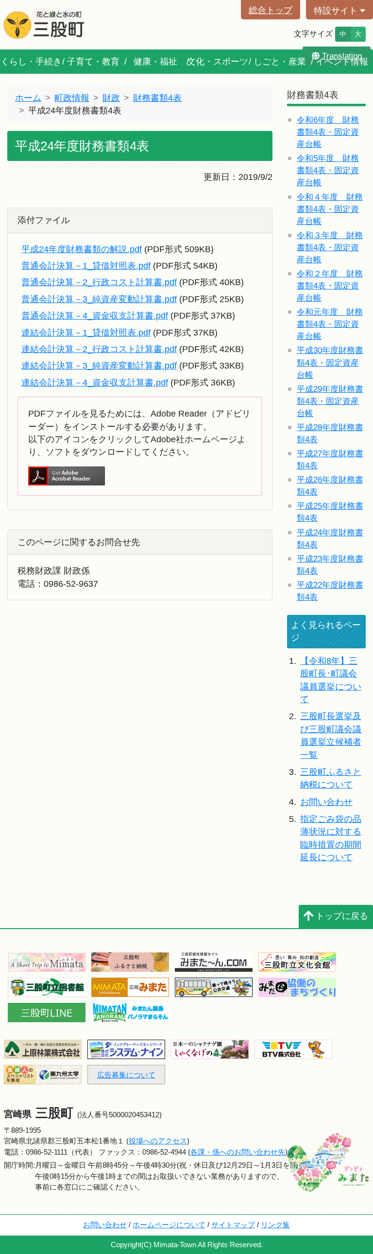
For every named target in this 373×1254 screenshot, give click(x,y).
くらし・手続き (31, 61)
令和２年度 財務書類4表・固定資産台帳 (330, 286)
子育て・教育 (93, 61)
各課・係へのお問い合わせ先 (237, 1152)
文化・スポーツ (217, 61)
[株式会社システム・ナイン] (126, 1049)
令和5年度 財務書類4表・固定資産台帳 (328, 170)
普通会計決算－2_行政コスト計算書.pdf (99, 282)
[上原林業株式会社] (43, 1049)
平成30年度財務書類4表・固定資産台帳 (330, 362)
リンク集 (275, 1225)
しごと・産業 (280, 61)
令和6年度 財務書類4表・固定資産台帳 (328, 132)
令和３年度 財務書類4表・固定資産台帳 (330, 247)
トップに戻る (342, 916)
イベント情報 (342, 61)
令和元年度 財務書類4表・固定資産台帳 (330, 324)
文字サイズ (313, 34)
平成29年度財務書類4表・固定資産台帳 (330, 401)
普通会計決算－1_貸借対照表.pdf (86, 266)
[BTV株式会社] (293, 1049)
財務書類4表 (157, 98)
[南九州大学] (43, 1074)
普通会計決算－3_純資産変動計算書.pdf (99, 299)
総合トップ (270, 10)
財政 (111, 98)
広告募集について (126, 1075)
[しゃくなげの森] (210, 1049)
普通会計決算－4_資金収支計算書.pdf (94, 316)
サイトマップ (233, 1225)
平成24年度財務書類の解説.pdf (81, 249)
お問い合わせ (326, 802)
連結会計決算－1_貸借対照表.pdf (86, 333)
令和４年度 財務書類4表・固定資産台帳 (330, 209)
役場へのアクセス (158, 1141)
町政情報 (71, 98)
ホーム (28, 98)
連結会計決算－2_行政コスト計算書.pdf (99, 349)
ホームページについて (169, 1225)
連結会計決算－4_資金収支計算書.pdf (94, 382)
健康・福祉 (155, 61)
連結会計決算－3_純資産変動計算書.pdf (99, 365)
